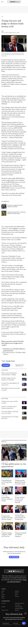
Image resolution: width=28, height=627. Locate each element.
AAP (2, 31)
